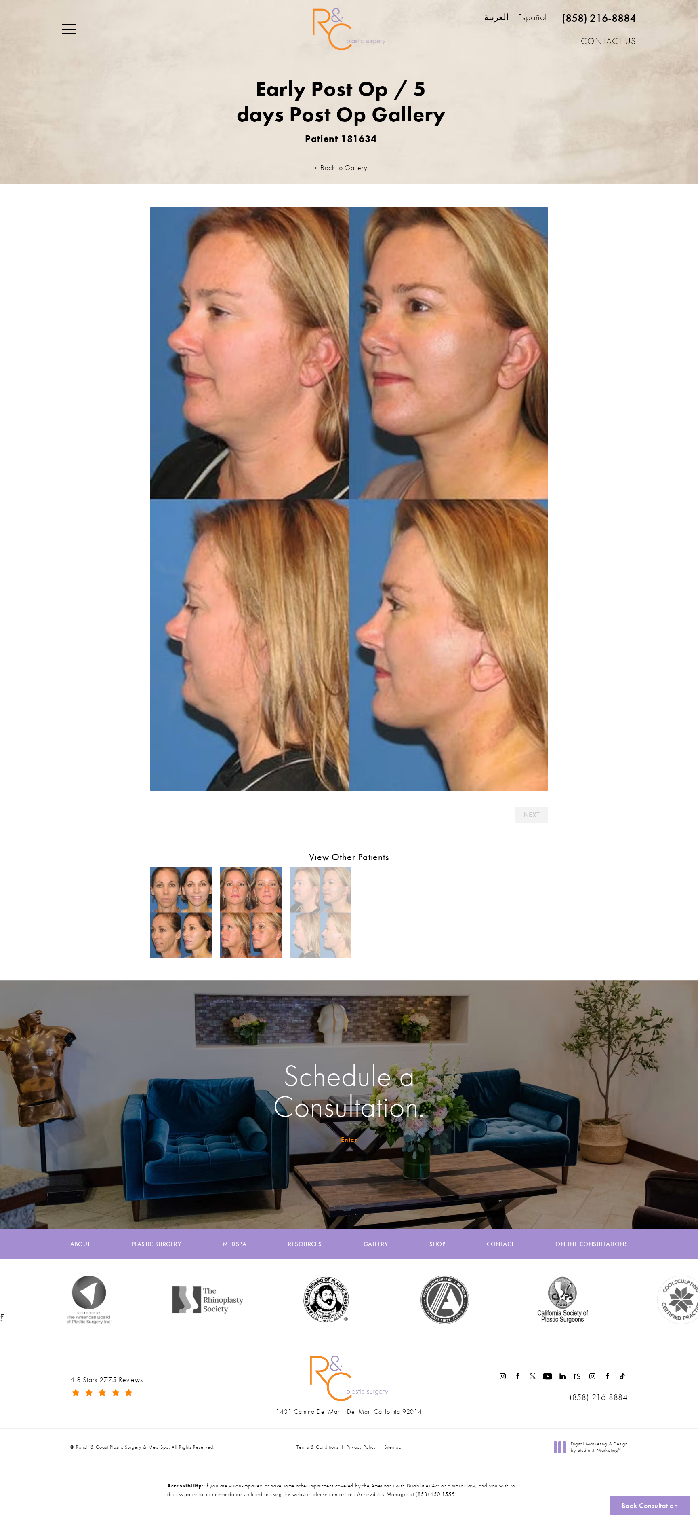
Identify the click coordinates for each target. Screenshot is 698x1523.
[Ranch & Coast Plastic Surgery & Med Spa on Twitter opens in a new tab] (532, 1376)
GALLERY (376, 1244)
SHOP (437, 1244)
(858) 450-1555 (435, 1494)
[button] (69, 29)
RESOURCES (305, 1244)
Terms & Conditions (317, 1447)
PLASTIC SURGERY (156, 1244)
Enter (349, 1139)
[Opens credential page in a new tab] (376, 1300)
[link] (599, 21)
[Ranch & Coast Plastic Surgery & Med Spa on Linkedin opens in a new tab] (562, 1376)
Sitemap (393, 1447)
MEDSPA (234, 1244)
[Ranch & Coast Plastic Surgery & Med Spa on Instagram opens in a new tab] (502, 1376)
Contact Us (608, 41)
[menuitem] (502, 1376)
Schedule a (349, 1090)
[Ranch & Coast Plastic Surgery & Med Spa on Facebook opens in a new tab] (517, 1376)
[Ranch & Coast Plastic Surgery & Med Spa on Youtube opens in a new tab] (547, 1376)
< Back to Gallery (341, 167)
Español (532, 18)
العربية (496, 18)
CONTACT (500, 1244)
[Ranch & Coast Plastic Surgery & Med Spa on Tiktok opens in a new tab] (622, 1376)
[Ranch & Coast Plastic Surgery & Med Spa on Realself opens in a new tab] (577, 1376)
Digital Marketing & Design (599, 1447)
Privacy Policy (361, 1447)
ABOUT (80, 1244)
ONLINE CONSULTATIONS (591, 1244)
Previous (172, 814)
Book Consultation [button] (650, 1505)
